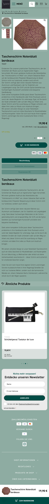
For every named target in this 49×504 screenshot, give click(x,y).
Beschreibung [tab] (24, 160)
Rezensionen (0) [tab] (24, 172)
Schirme (23, 11)
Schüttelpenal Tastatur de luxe (19, 339)
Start (3, 11)
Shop (9, 11)
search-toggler (32, 4)
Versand (9, 356)
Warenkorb (45, 3)
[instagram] (25, 444)
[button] (21, 363)
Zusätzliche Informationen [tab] (24, 166)
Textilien (16, 11)
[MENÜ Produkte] (13, 4)
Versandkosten (42, 127)
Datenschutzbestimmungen (29, 404)
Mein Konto (36, 3)
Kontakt (41, 3)
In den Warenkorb (32, 145)
